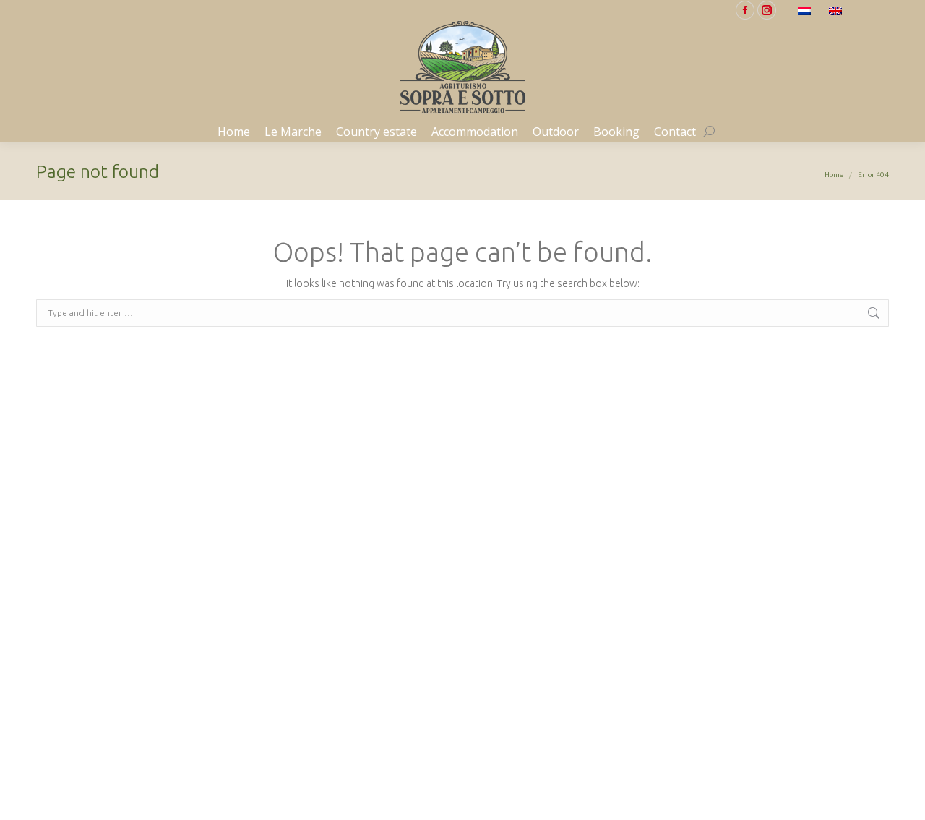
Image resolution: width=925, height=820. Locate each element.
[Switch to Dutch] (806, 10)
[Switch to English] (837, 10)
